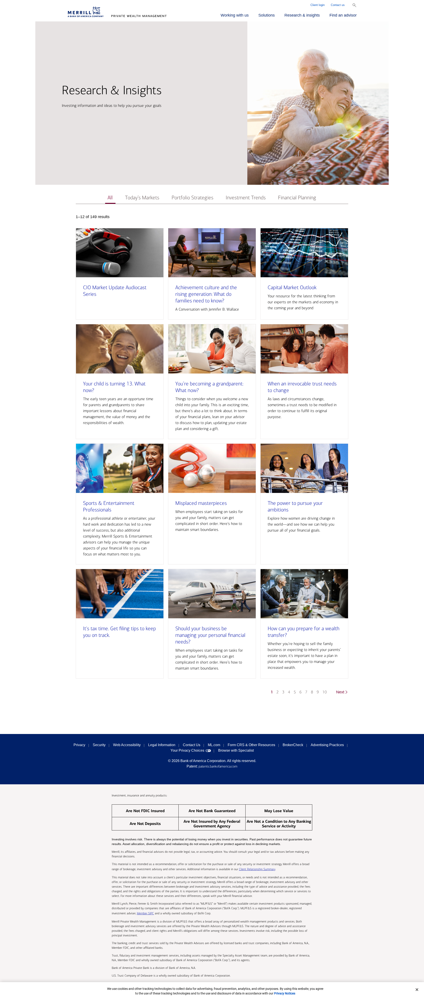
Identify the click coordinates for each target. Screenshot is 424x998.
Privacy (79, 745)
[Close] (417, 989)
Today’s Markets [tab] (142, 197)
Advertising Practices (327, 745)
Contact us (338, 5)
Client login (317, 5)
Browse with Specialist (236, 750)
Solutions (266, 15)
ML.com (214, 745)
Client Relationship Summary (257, 869)
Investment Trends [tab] (246, 197)
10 (324, 692)
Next (340, 692)
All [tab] (110, 197)
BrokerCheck (293, 745)
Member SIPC (145, 913)
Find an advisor (343, 15)
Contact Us (191, 745)
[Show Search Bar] (354, 5)
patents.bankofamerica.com (218, 766)
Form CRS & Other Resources (251, 745)
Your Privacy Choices (187, 750)
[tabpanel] (212, 457)
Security (99, 745)
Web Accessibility (127, 745)
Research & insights (302, 15)
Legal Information (161, 745)
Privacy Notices (284, 993)
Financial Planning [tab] (297, 197)
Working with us (235, 15)
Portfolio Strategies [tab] (192, 197)
